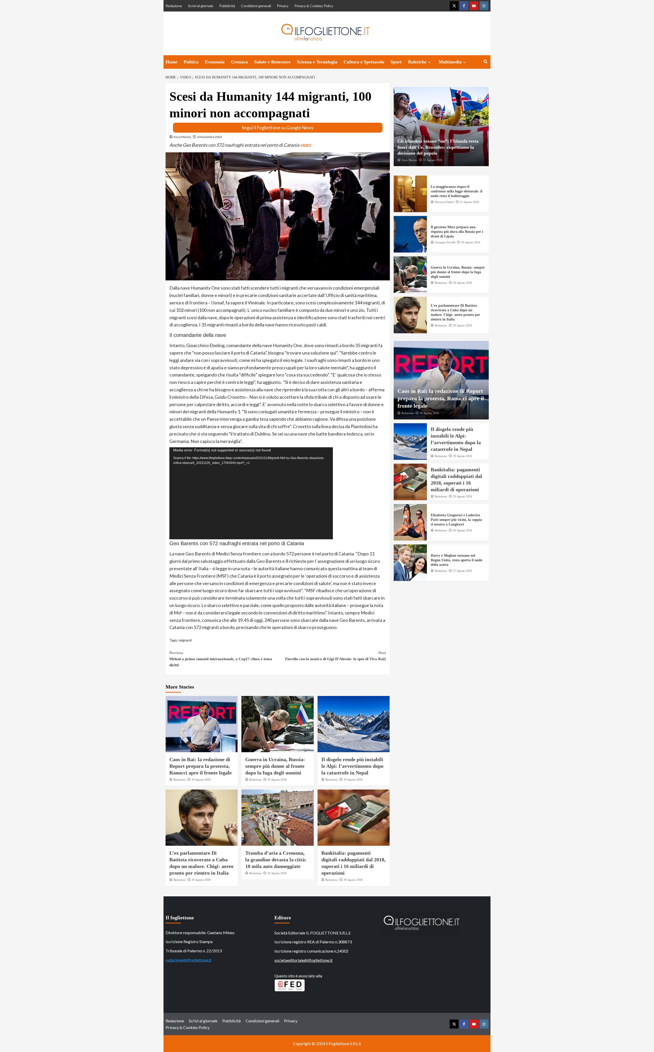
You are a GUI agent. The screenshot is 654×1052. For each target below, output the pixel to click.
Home (171, 61)
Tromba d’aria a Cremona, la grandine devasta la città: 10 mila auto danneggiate (276, 859)
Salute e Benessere (272, 61)
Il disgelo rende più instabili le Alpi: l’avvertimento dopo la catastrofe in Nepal (352, 766)
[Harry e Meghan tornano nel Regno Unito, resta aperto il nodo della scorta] (410, 562)
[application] (251, 493)
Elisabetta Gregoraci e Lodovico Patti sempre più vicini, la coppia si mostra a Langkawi (456, 519)
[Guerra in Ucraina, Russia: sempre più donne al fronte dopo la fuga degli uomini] (277, 724)
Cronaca (239, 61)
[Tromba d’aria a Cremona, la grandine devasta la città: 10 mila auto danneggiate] (277, 818)
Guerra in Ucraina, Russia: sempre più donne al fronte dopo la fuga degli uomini (275, 766)
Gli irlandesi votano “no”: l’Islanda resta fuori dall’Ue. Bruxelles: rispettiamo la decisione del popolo (438, 147)
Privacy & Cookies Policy (313, 6)
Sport (396, 61)
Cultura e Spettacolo (364, 61)
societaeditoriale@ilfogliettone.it (303, 960)
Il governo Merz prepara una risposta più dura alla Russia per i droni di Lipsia (457, 231)
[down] (429, 62)
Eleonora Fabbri (444, 201)
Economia (215, 61)
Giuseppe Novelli (445, 242)
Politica (191, 61)
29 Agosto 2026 (353, 779)
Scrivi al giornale (200, 6)
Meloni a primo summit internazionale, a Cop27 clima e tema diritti (220, 659)
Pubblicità (227, 6)
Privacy (282, 6)
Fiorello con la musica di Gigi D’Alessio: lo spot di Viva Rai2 (335, 656)
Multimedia (450, 61)
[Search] (485, 61)
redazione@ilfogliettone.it (189, 959)
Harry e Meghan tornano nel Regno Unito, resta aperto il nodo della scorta (456, 560)
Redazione (174, 6)
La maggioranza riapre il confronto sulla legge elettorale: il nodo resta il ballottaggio (456, 191)
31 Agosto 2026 (432, 159)
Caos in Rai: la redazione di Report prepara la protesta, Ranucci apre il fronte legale (200, 766)
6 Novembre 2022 (209, 137)
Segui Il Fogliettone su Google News (277, 127)
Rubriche (417, 61)
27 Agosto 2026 (462, 570)
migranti (185, 640)
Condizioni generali (256, 6)
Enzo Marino (182, 137)
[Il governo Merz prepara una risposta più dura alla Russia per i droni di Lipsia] (410, 234)
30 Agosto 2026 (201, 779)
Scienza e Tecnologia (317, 61)
